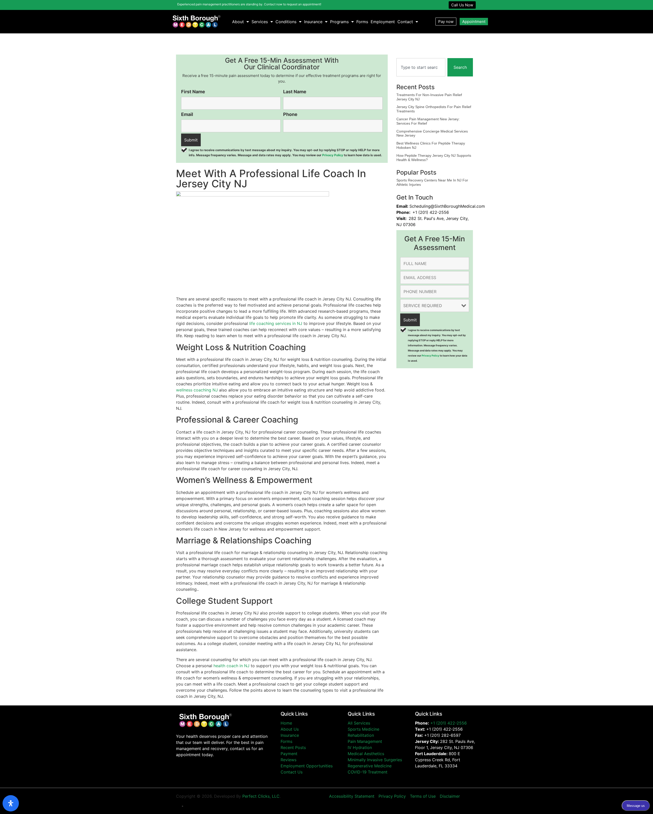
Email (187, 114)
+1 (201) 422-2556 (448, 723)
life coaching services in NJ (275, 323)
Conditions (285, 21)
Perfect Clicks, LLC (261, 796)
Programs (339, 21)
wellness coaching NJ (197, 389)
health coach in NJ (231, 665)
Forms (362, 21)
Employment (383, 21)
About (238, 21)
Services (260, 21)
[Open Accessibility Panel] (11, 803)
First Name (193, 91)
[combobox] (420, 67)
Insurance (313, 21)
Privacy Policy (332, 155)
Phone (290, 114)
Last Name (294, 91)
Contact (405, 21)
